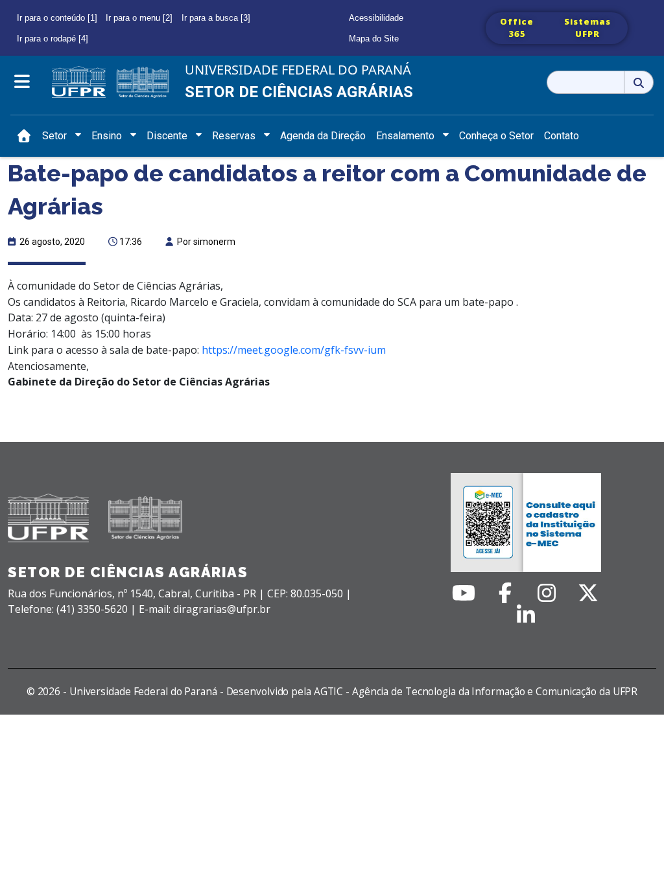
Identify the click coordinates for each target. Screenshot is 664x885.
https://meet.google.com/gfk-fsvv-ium (294, 350)
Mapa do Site (374, 38)
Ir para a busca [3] (216, 18)
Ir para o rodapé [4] (52, 38)
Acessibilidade (376, 18)
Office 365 (517, 28)
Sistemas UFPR (587, 28)
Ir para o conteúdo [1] (57, 18)
